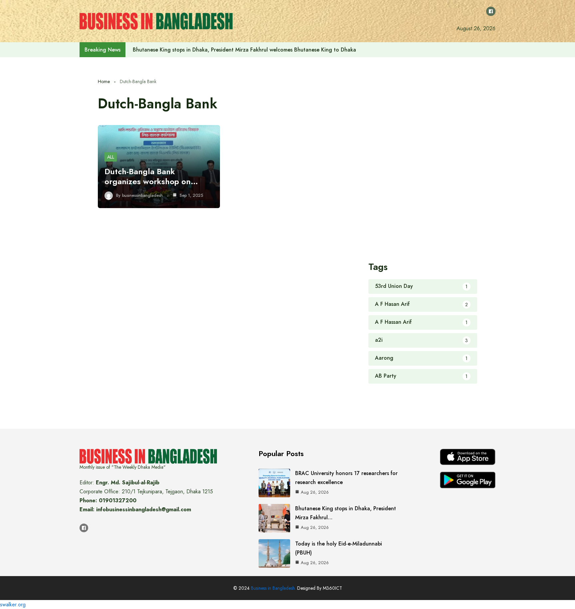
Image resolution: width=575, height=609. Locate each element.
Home (104, 81)
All (110, 157)
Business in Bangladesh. (273, 588)
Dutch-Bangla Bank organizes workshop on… (151, 176)
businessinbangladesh (142, 195)
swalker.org (13, 604)
